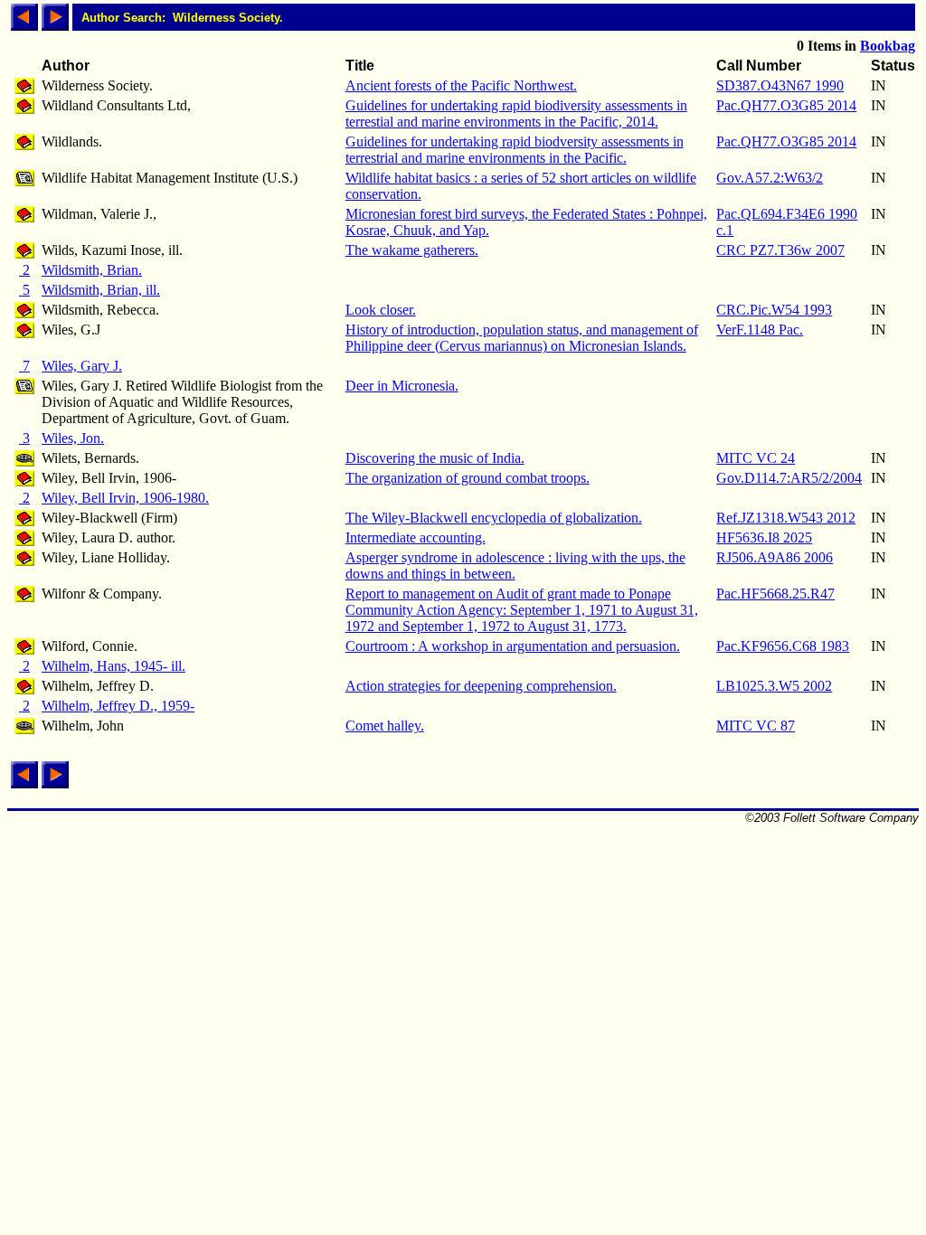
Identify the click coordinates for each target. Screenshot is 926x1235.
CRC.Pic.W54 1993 (774, 309)
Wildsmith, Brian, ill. (101, 289)
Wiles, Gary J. (82, 365)
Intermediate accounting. (415, 537)
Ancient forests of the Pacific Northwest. (461, 85)
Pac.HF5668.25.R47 (775, 593)
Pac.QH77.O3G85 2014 (786, 105)
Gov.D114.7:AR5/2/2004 (789, 478)
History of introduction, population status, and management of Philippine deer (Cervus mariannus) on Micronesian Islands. (521, 338)
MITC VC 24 (755, 458)
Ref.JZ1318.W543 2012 (785, 517)
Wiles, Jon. (73, 438)
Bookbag (887, 45)
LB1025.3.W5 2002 (774, 685)
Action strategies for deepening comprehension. (481, 685)
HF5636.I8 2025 (764, 537)
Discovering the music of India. (434, 458)
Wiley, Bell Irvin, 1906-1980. (125, 497)
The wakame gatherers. (411, 250)
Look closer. (380, 309)
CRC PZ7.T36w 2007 (780, 250)
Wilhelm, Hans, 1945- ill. (113, 666)
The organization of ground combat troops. (467, 478)
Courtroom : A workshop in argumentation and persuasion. (512, 646)
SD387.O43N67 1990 (780, 85)
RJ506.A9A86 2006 (774, 557)
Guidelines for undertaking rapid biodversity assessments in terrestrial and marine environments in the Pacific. (514, 149)
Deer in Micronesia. (401, 385)
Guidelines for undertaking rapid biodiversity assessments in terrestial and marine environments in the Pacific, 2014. (516, 113)
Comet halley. (384, 725)
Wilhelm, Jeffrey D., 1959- (118, 705)
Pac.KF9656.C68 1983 (782, 646)
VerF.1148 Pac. (759, 329)
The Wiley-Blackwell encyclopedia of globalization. (493, 517)
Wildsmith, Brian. (92, 270)
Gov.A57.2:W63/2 (769, 177)
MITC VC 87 (755, 725)
